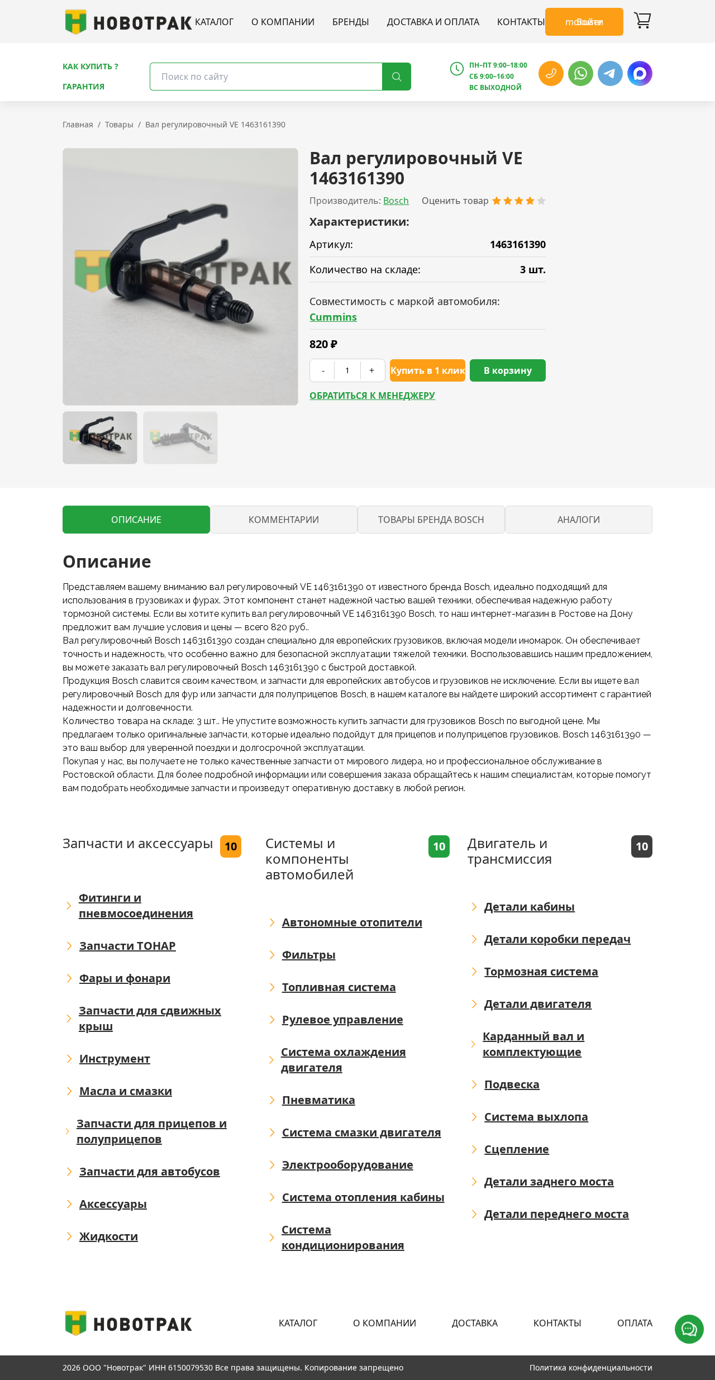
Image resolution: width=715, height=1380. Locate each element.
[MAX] (639, 73)
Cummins (333, 316)
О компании (282, 22)
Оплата (634, 1323)
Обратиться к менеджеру (372, 395)
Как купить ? (90, 66)
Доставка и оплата (433, 22)
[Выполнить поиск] (396, 77)
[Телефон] (551, 73)
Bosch (396, 200)
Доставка (475, 1323)
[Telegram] (610, 73)
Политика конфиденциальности (591, 1367)
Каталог (214, 22)
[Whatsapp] (580, 73)
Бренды (350, 22)
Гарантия (83, 86)
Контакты (521, 22)
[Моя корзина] (642, 22)
